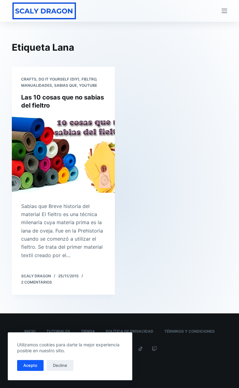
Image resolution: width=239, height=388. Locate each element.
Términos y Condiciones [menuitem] (189, 331)
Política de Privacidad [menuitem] (129, 331)
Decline (60, 365)
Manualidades (36, 85)
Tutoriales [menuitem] (58, 331)
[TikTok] (140, 348)
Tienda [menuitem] (88, 331)
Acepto (30, 365)
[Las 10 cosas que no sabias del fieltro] (63, 154)
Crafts (28, 79)
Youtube (88, 85)
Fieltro (89, 79)
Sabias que (65, 85)
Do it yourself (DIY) (59, 79)
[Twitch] (154, 348)
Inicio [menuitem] (29, 331)
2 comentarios (36, 282)
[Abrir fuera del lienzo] (224, 11)
